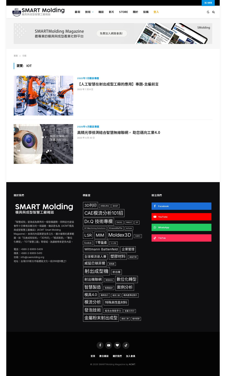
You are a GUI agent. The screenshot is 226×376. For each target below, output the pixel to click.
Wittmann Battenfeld (101, 249)
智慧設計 (109, 288)
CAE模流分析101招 (103, 213)
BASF (115, 206)
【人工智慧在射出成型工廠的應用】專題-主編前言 (118, 84)
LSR (88, 235)
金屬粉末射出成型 (100, 317)
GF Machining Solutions (95, 228)
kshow (129, 228)
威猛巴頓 (133, 257)
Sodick (87, 243)
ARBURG (104, 206)
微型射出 (109, 280)
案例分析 (125, 287)
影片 (111, 12)
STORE (123, 12)
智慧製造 (92, 287)
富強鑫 (111, 264)
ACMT (132, 364)
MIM (100, 235)
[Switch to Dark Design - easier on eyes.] (208, 12)
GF (137, 222)
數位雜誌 (104, 356)
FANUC (129, 222)
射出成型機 (97, 271)
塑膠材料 (118, 256)
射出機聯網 (93, 279)
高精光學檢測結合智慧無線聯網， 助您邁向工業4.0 (118, 132)
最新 (77, 12)
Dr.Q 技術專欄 (98, 221)
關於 (135, 12)
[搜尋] (213, 12)
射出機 (116, 272)
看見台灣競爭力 (113, 310)
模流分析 (92, 302)
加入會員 (130, 356)
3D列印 (90, 205)
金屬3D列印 (130, 311)
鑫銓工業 (125, 319)
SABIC (137, 236)
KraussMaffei (115, 228)
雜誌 (101, 12)
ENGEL (119, 222)
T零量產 (101, 243)
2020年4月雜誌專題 (88, 126)
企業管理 (128, 249)
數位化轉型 (126, 279)
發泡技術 (92, 310)
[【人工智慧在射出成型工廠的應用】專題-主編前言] (43, 96)
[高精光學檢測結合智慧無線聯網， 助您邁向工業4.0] (43, 144)
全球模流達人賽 (95, 256)
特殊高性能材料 (116, 302)
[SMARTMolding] (39, 12)
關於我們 (117, 356)
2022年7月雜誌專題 (88, 78)
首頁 (93, 356)
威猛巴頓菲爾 (94, 263)
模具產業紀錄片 (130, 295)
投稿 (146, 12)
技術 (88, 12)
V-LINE (113, 243)
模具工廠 (116, 295)
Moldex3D (119, 235)
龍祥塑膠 (136, 319)
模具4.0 (90, 294)
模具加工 (105, 295)
